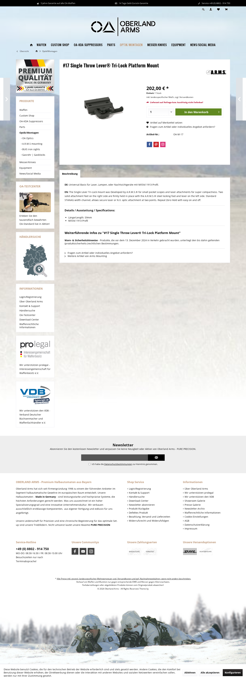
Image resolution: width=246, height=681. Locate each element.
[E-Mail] (156, 144)
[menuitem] (226, 9)
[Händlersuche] (35, 260)
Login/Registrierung (30, 297)
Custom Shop (26, 115)
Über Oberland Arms (31, 301)
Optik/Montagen (29, 132)
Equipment (25, 167)
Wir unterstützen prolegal (199, 492)
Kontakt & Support (29, 306)
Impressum (191, 528)
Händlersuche (27, 310)
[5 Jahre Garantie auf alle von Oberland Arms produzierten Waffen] (35, 76)
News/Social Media (30, 173)
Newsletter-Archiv (195, 508)
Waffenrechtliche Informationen (29, 325)
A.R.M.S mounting (32, 143)
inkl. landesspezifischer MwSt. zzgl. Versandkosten (169, 97)
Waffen (23, 109)
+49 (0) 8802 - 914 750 (32, 549)
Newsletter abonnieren (142, 504)
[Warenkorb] (226, 9)
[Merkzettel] (218, 9)
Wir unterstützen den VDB (199, 496)
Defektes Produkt (138, 512)
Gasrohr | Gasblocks (33, 154)
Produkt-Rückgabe (139, 508)
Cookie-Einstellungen (196, 516)
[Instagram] (163, 144)
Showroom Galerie (195, 500)
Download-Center (29, 319)
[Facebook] (149, 144)
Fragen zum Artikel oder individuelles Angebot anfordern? (182, 126)
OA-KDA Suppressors (31, 121)
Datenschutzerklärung (197, 524)
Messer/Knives (27, 162)
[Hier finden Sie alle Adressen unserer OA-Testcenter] (35, 202)
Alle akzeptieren (210, 672)
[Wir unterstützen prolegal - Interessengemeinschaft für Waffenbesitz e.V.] (35, 349)
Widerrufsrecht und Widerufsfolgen (149, 520)
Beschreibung (70, 173)
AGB (187, 520)
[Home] (31, 45)
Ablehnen (189, 672)
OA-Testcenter (27, 315)
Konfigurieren (233, 672)
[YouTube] (83, 551)
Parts (22, 127)
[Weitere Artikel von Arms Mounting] (216, 72)
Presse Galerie (193, 504)
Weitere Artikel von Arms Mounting (87, 256)
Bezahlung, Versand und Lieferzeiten (149, 516)
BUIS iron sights (31, 149)
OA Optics (27, 138)
